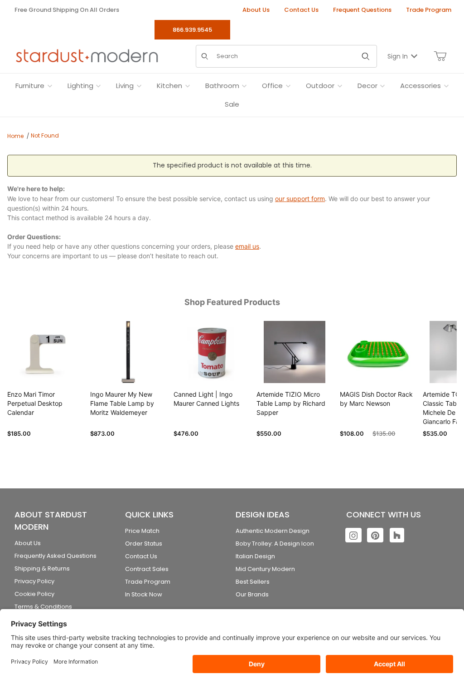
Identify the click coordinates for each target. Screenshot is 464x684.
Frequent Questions (362, 9)
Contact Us (301, 9)
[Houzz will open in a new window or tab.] (397, 535)
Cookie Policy (34, 594)
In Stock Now (143, 594)
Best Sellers (253, 581)
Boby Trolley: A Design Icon (275, 543)
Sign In (397, 56)
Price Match (142, 531)
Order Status (143, 543)
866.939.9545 (192, 29)
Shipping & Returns (42, 568)
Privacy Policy (34, 581)
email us (247, 246)
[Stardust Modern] (87, 55)
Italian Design (255, 556)
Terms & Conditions (43, 606)
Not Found (45, 135)
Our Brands (252, 594)
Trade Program (428, 9)
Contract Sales (147, 569)
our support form (300, 198)
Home (15, 136)
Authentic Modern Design (272, 531)
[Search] (366, 56)
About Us (256, 9)
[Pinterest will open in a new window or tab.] (375, 535)
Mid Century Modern (265, 569)
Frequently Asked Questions (55, 555)
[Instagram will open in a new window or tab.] (353, 535)
